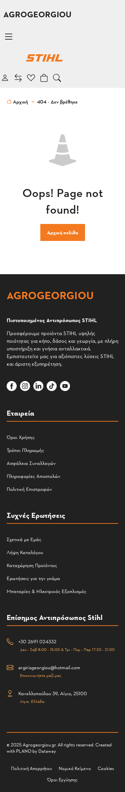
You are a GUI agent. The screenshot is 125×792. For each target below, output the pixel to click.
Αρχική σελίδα (62, 232)
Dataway (47, 751)
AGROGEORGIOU (37, 14)
